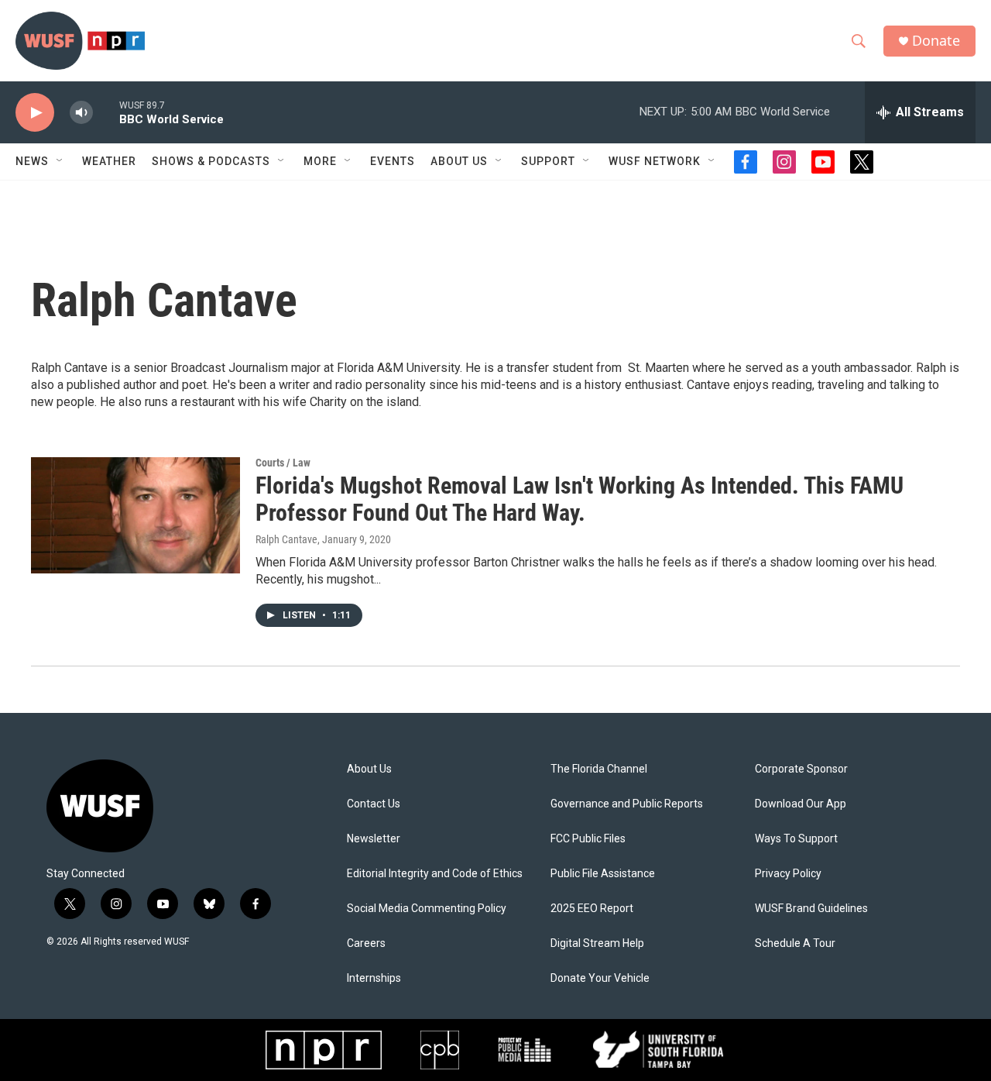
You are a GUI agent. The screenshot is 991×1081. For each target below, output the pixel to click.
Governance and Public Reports (626, 804)
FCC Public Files (588, 839)
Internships (374, 978)
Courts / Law (282, 462)
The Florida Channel (598, 769)
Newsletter (373, 839)
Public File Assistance (602, 874)
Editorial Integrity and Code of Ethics (435, 874)
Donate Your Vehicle (600, 978)
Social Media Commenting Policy (426, 908)
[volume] (81, 112)
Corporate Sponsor (801, 769)
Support (548, 161)
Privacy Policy (788, 874)
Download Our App (800, 804)
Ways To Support (796, 839)
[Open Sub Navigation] (60, 161)
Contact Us (373, 804)
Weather (109, 161)
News (32, 161)
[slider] (106, 112)
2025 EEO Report (591, 908)
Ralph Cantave (286, 539)
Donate (936, 41)
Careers (366, 943)
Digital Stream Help (597, 943)
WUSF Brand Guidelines (811, 908)
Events (392, 161)
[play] (34, 113)
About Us (369, 769)
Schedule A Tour (795, 943)
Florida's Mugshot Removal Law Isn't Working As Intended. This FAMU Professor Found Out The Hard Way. (579, 499)
